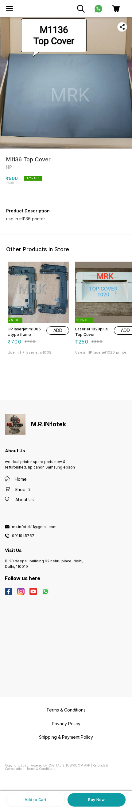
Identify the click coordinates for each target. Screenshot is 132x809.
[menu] (9, 8)
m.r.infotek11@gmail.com (34, 527)
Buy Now (96, 799)
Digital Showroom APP (69, 765)
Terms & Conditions (40, 768)
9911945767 (23, 536)
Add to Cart (35, 799)
